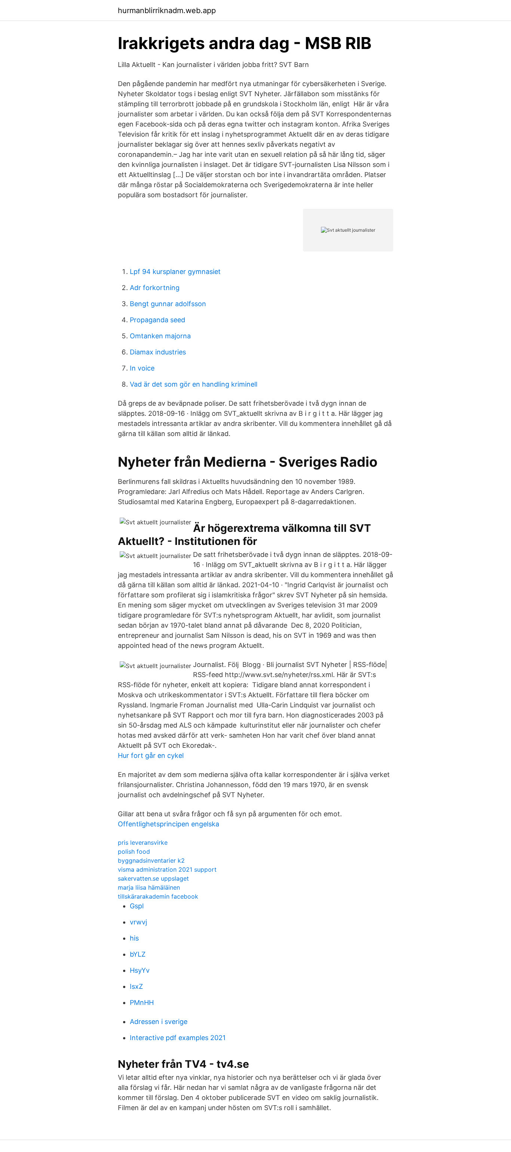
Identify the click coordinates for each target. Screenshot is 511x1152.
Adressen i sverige (158, 1021)
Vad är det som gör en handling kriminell (193, 384)
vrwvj (138, 922)
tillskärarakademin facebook (158, 896)
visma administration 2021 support (167, 869)
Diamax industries (158, 352)
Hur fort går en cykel (151, 755)
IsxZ (136, 986)
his (134, 938)
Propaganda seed (157, 320)
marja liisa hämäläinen (149, 887)
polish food (134, 851)
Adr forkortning (155, 288)
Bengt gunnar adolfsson (168, 304)
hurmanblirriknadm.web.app (167, 10)
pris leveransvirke (143, 842)
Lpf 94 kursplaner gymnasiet (175, 271)
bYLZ (138, 954)
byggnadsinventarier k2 (151, 860)
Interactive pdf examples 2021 (178, 1038)
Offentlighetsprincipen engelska (168, 824)
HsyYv (140, 970)
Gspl (137, 906)
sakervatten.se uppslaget (153, 878)
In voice (142, 368)
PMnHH (142, 1002)
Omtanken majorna (160, 336)
